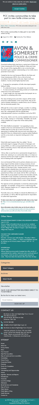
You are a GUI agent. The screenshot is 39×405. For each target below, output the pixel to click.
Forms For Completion (7, 366)
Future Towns (5, 360)
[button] (3, 42)
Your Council (4, 352)
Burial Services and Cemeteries (9, 385)
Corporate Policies (6, 362)
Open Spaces (5, 389)
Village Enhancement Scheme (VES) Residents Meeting (19, 220)
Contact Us (4, 395)
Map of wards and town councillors (11, 356)
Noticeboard (4, 376)
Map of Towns (5, 387)
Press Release (27, 37)
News (2, 349)
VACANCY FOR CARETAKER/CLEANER (12, 234)
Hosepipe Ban (5, 247)
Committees (4, 358)
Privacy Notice (5, 347)
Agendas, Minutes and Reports (10, 374)
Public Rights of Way (6, 391)
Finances (3, 364)
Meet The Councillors (7, 354)
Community (19, 37)
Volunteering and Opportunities (10, 370)
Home (2, 343)
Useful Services (5, 393)
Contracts (3, 368)
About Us (3, 345)
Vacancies (4, 378)
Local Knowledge (6, 381)
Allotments (4, 383)
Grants (3, 372)
